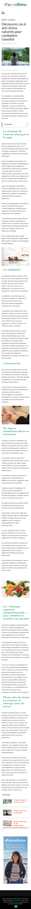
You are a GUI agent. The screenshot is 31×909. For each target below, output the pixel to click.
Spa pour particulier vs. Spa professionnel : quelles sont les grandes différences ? (15, 826)
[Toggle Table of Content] (26, 124)
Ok (16, 906)
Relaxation (11, 20)
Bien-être (4, 20)
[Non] (29, 903)
